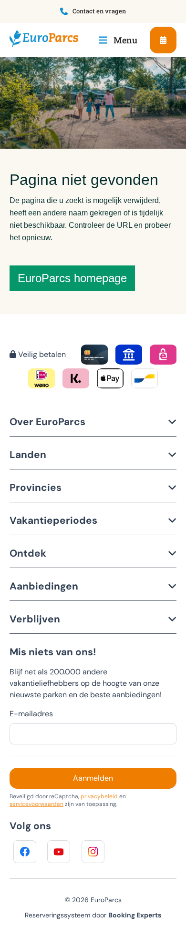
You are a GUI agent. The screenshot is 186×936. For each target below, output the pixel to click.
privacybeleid (99, 796)
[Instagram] (93, 851)
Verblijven (35, 618)
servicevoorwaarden (36, 804)
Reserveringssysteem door (93, 915)
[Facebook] (24, 851)
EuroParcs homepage (72, 278)
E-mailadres (31, 714)
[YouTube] (58, 851)
